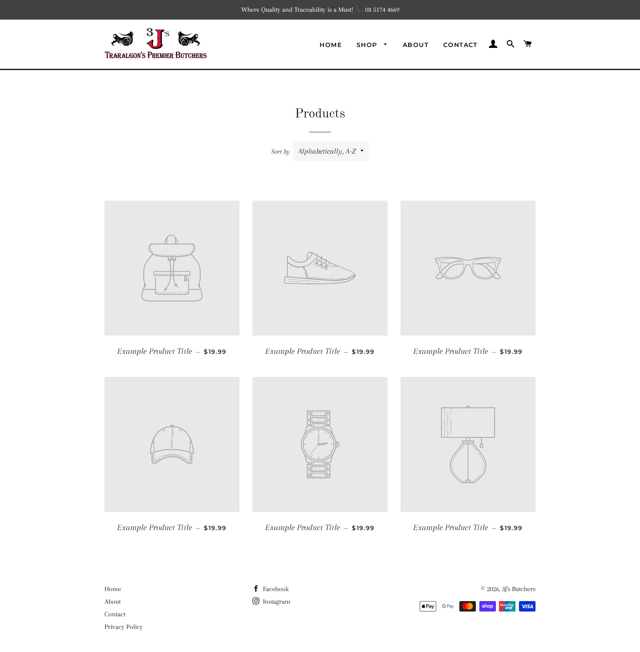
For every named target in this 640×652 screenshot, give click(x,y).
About (415, 45)
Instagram (275, 601)
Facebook (275, 589)
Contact (460, 45)
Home (331, 45)
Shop (368, 45)
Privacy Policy (123, 627)
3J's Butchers (519, 589)
